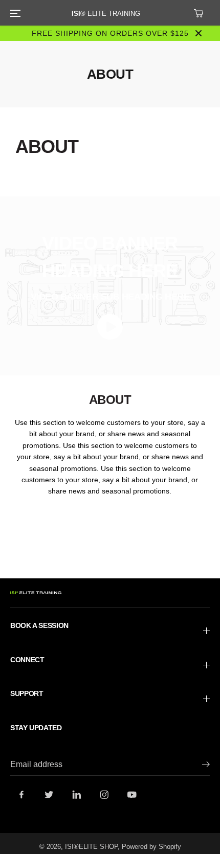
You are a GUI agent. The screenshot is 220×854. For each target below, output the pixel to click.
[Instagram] (104, 794)
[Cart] (198, 13)
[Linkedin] (76, 794)
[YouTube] (132, 794)
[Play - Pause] (110, 327)
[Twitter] (49, 794)
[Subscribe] (206, 766)
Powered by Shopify (151, 846)
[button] (13, 13)
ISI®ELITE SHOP (91, 846)
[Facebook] (21, 794)
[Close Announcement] (198, 33)
